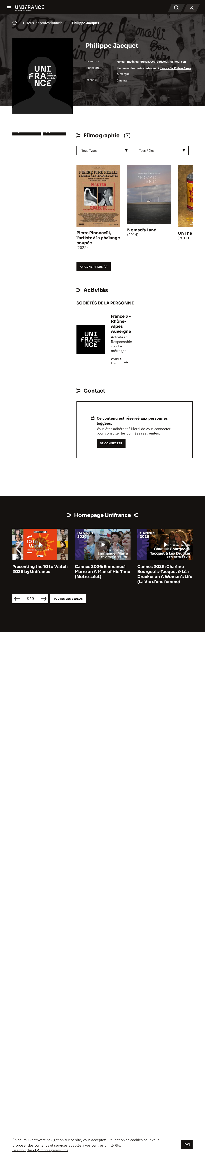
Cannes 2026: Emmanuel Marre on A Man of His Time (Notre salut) (102, 571)
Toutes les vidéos (68, 598)
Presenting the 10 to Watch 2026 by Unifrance (40, 569)
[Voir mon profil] (191, 8)
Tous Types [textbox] (89, 151)
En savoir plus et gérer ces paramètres (40, 1150)
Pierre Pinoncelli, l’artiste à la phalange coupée (98, 237)
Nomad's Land (142, 230)
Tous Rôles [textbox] (147, 151)
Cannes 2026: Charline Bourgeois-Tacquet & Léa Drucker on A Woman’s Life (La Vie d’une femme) (164, 574)
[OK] (187, 1144)
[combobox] (103, 150)
